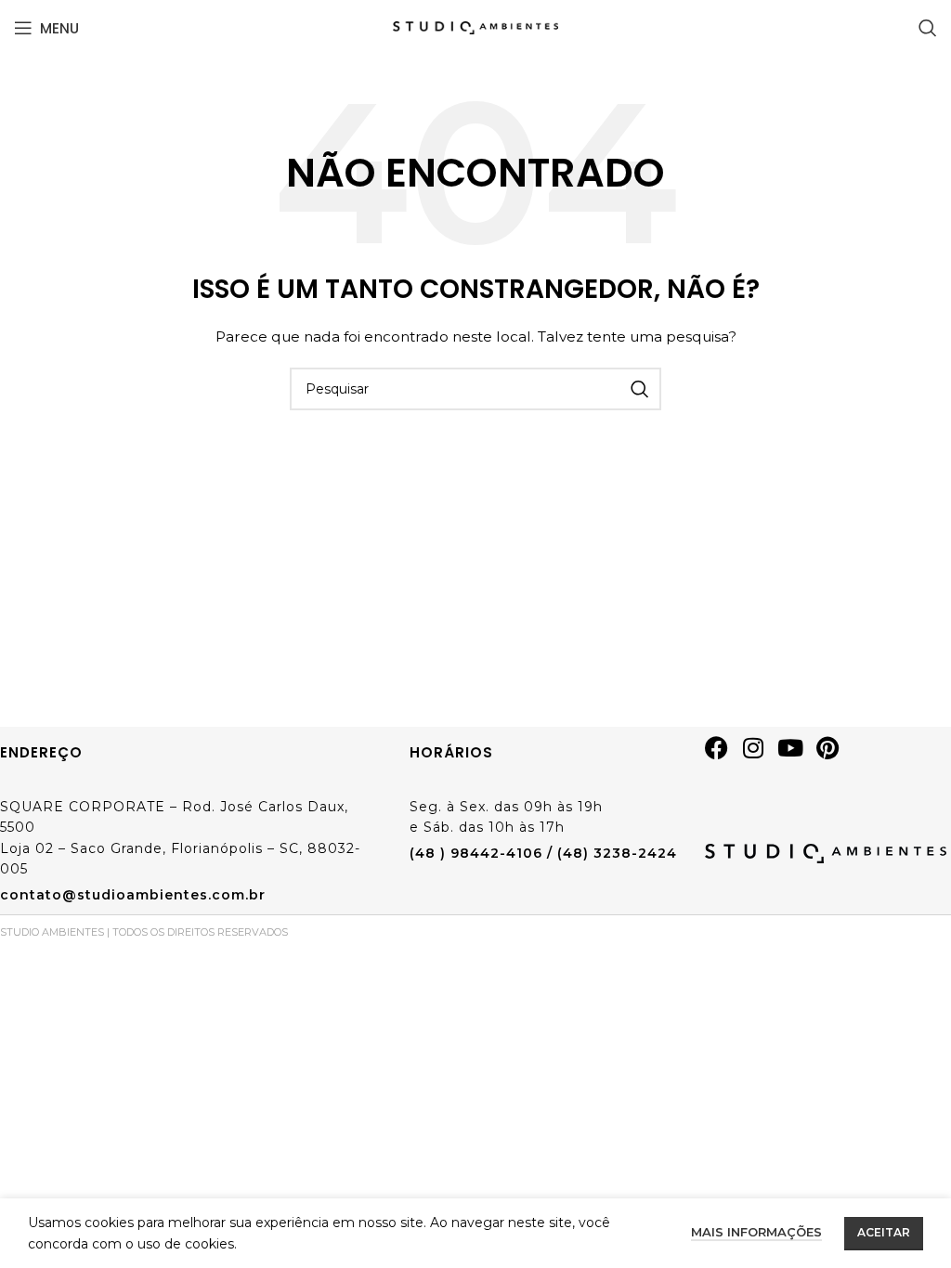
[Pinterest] (834, 754)
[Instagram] (760, 754)
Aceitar (883, 1232)
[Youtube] (797, 754)
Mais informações (756, 1231)
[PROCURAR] (640, 389)
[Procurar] (927, 27)
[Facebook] (723, 754)
